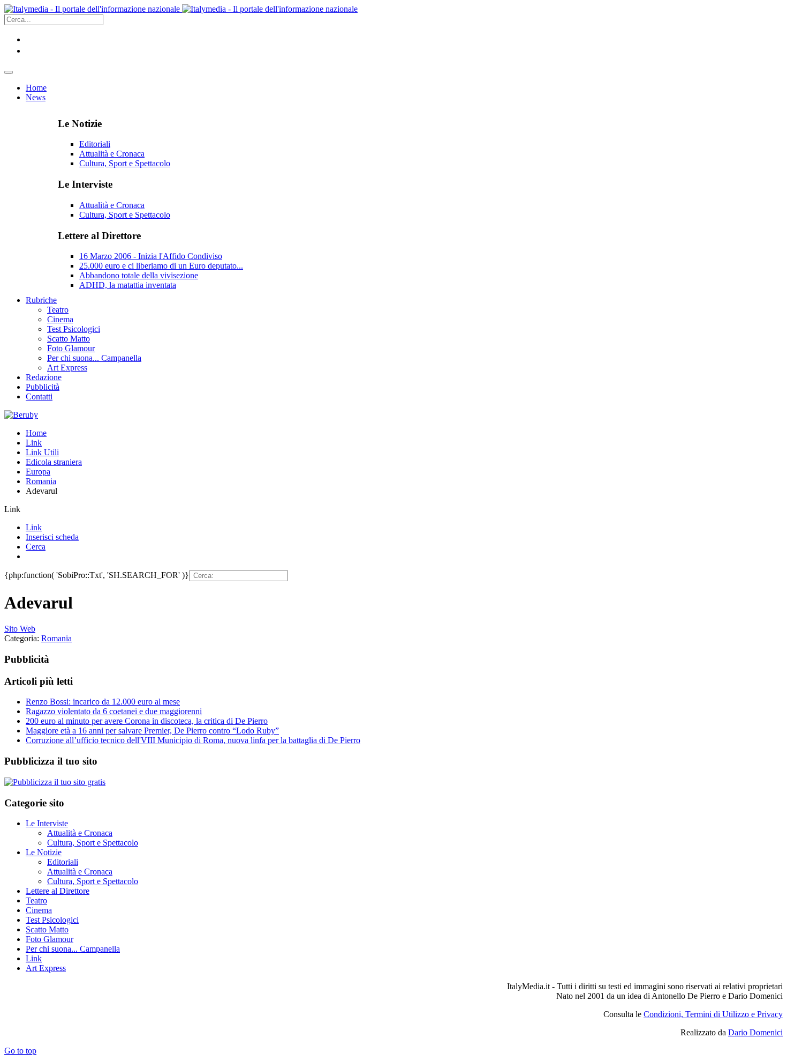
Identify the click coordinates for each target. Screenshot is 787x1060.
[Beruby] (21, 414)
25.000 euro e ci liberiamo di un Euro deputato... (161, 265)
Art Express (46, 968)
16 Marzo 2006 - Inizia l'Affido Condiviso (150, 256)
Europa (38, 471)
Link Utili (42, 452)
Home (36, 433)
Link (34, 442)
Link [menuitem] (34, 527)
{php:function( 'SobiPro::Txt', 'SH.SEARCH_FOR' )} (96, 575)
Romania (41, 481)
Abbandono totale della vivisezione (138, 275)
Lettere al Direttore (57, 890)
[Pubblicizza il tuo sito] (54, 782)
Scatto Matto (47, 929)
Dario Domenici (755, 1032)
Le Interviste (47, 823)
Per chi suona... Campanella (73, 948)
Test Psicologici (52, 919)
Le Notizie (44, 852)
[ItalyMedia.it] (181, 8)
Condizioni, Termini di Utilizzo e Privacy (713, 1014)
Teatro (36, 900)
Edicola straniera (54, 461)
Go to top (20, 1050)
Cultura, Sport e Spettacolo (124, 163)
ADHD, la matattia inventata (127, 285)
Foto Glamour (49, 939)
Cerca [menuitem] (36, 546)
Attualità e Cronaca (112, 153)
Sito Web (19, 628)
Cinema (39, 910)
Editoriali (94, 144)
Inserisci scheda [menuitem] (52, 537)
